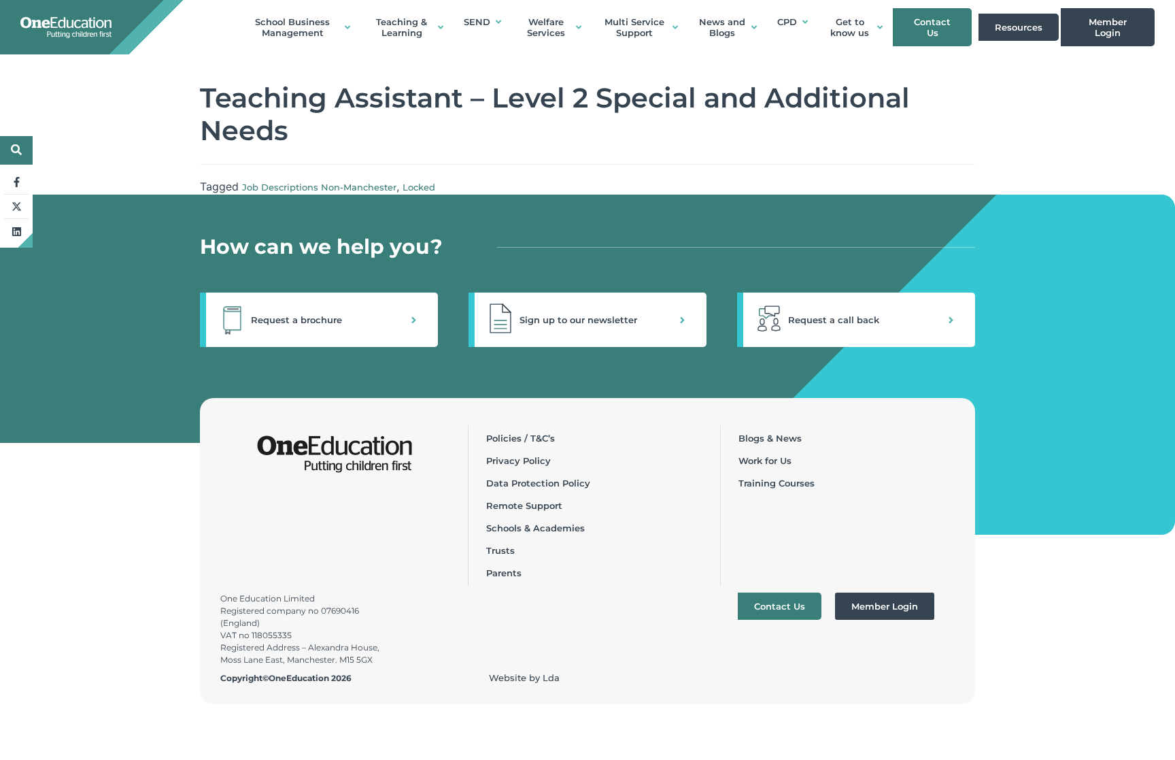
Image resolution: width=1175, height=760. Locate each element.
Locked (419, 187)
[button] (319, 320)
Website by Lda (524, 677)
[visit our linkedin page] (16, 231)
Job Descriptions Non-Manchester (319, 187)
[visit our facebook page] (16, 182)
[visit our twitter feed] (16, 207)
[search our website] (16, 149)
